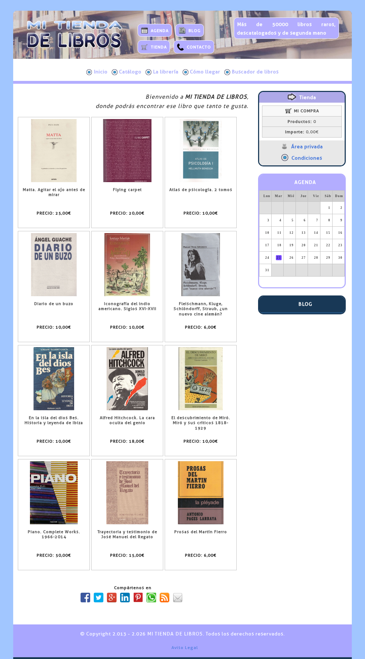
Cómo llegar (205, 71)
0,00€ (302, 131)
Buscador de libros (255, 71)
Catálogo (130, 71)
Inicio (101, 71)
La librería (166, 71)
